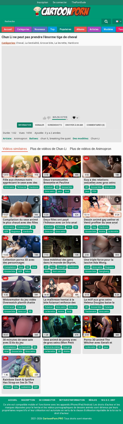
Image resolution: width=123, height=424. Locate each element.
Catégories (23, 29)
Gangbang (104, 271)
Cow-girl (62, 267)
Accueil (8, 29)
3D (57, 187)
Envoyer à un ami (74, 125)
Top (52, 29)
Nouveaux (40, 29)
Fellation (60, 227)
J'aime (44, 118)
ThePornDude (79, 2)
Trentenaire (90, 311)
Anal (67, 191)
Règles (93, 400)
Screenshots (55, 125)
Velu (16, 387)
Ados (27, 271)
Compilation (23, 227)
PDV (94, 191)
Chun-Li (95, 138)
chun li (44, 138)
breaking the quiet (60, 138)
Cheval (20, 42)
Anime (102, 231)
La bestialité (32, 42)
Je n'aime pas (48, 118)
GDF (6, 231)
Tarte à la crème (52, 347)
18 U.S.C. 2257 (108, 400)
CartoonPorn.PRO (53, 418)
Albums (80, 29)
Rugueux (15, 231)
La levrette (60, 42)
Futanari (49, 187)
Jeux (60, 191)
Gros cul (49, 231)
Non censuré (59, 271)
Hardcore (73, 42)
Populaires (65, 29)
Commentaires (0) (96, 125)
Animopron (20, 138)
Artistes (94, 29)
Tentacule (21, 187)
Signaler (39, 125)
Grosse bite (46, 42)
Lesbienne (26, 387)
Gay (94, 227)
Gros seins (9, 187)
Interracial (9, 307)
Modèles (108, 29)
